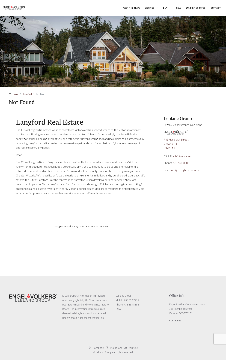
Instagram (116, 348)
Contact (216, 8)
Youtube (133, 348)
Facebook (98, 348)
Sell (178, 8)
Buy (165, 8)
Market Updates (195, 8)
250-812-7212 (182, 155)
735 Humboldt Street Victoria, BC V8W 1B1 (176, 144)
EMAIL (119, 309)
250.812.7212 (131, 300)
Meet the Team (131, 8)
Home (16, 94)
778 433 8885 (181, 162)
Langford (27, 94)
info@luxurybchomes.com (185, 170)
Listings (149, 8)
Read (19, 154)
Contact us (175, 320)
